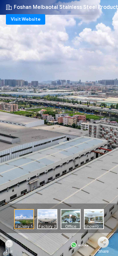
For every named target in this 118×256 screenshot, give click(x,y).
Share (103, 251)
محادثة (82, 245)
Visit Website (26, 19)
